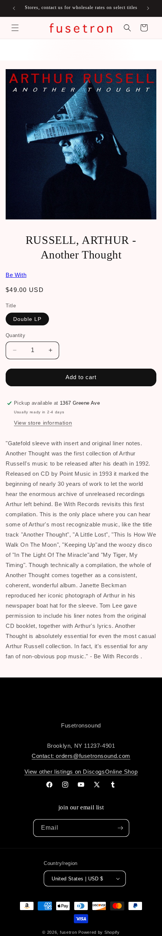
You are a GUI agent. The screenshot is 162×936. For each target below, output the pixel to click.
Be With (16, 275)
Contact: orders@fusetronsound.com (81, 756)
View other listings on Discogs (64, 771)
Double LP (27, 319)
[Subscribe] (120, 828)
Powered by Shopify (99, 932)
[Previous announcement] (14, 8)
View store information (43, 423)
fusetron (68, 932)
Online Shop (121, 771)
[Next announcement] (148, 8)
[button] (15, 28)
